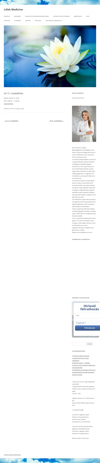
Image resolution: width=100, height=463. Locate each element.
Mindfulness (78, 16)
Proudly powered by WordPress (12, 455)
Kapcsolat (38, 20)
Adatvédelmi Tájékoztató (54, 20)
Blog (87, 16)
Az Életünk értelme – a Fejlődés (81, 363)
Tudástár (7, 20)
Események (17, 20)
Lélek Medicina (13, 9)
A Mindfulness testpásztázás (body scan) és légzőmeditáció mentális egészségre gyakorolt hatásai (84, 372)
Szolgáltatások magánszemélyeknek (37, 16)
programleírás (8, 104)
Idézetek (28, 20)
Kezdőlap (7, 16)
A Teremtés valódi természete (80, 356)
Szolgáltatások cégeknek (61, 16)
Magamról (17, 16)
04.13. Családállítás (11, 121)
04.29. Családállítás (57, 121)
